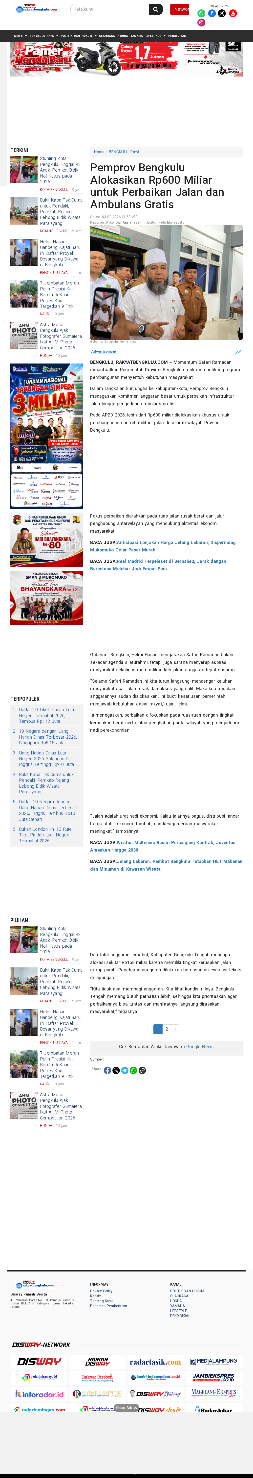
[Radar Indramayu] (39, 1378)
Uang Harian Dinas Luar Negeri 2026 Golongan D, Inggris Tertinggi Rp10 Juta (43, 759)
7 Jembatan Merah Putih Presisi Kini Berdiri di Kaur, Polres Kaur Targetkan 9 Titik (59, 295)
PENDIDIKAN (177, 36)
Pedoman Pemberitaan (108, 1306)
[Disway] (39, 1361)
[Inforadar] (39, 1393)
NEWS (18, 36)
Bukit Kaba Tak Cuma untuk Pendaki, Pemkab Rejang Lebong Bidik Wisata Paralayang (61, 212)
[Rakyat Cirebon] (97, 1378)
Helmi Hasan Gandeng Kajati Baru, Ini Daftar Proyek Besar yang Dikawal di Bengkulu (60, 253)
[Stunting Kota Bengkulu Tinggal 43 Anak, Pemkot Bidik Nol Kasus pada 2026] (24, 169)
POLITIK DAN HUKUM (76, 36)
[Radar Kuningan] (39, 1409)
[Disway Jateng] (155, 1393)
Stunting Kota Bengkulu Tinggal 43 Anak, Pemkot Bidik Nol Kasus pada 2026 (60, 170)
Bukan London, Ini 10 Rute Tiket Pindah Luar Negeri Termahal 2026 (42, 835)
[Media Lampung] (213, 1361)
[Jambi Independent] (155, 1378)
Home (99, 152)
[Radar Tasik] (155, 1361)
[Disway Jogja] (155, 1409)
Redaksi (96, 1296)
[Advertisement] (130, 111)
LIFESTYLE (153, 36)
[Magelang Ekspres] (213, 1393)
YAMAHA (136, 36)
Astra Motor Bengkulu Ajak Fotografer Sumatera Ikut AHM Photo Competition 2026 (61, 336)
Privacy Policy (101, 1291)
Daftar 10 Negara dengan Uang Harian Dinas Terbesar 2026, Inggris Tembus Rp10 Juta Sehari (45, 810)
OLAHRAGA (107, 36)
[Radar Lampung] (97, 1393)
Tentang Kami (101, 1301)
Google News (200, 1046)
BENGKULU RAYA (42, 36)
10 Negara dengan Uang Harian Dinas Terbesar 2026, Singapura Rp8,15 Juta (45, 737)
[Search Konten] (156, 9)
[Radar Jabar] (213, 1409)
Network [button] (182, 9)
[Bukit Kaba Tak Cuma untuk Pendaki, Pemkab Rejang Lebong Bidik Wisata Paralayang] (24, 211)
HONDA (122, 36)
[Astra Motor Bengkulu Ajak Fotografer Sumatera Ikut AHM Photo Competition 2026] (24, 335)
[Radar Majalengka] (97, 1409)
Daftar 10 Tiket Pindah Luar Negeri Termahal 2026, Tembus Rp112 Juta (44, 715)
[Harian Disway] (97, 1361)
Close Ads (125, 1407)
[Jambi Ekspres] (213, 1378)
